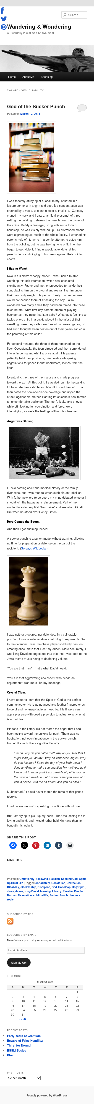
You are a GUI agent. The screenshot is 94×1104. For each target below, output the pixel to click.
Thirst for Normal (19, 1045)
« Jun (22, 1019)
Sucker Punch (59, 895)
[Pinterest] (4, 27)
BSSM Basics (16, 1050)
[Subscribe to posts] (10, 923)
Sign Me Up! (18, 962)
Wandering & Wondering (39, 26)
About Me (28, 77)
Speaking (47, 77)
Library (56, 891)
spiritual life (40, 895)
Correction (74, 883)
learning (45, 891)
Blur (10, 1055)
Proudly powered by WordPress (47, 1095)
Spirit (82, 879)
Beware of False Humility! (25, 1040)
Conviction (58, 883)
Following (42, 879)
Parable (68, 891)
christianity (42, 883)
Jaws (10, 891)
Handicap (64, 887)
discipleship (28, 887)
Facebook (4, 10)
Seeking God (69, 879)
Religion (54, 879)
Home (12, 77)
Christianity (26, 879)
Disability (13, 887)
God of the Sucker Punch (36, 106)
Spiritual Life (15, 883)
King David (32, 891)
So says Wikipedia (33, 548)
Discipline (43, 887)
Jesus (19, 891)
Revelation (25, 895)
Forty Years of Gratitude (24, 1035)
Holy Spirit (78, 887)
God (54, 887)
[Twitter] (4, 18)
